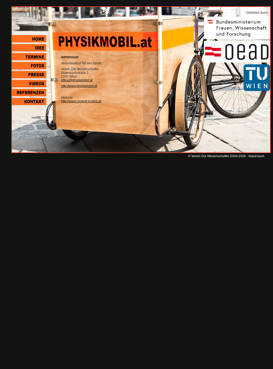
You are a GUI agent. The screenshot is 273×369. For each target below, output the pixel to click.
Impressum (256, 156)
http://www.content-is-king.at (81, 101)
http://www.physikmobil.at (79, 86)
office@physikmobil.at (77, 80)
